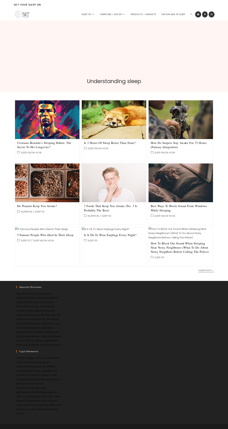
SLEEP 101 (39, 211)
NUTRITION (26, 211)
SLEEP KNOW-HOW (31, 152)
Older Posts (206, 270)
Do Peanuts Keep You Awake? (37, 206)
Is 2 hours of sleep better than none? (110, 143)
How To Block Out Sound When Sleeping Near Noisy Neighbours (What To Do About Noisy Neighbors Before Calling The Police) (180, 247)
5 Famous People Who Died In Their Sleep (45, 235)
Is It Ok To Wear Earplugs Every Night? (110, 235)
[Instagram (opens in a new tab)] (211, 14)
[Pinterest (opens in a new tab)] (205, 14)
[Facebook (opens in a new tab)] (198, 14)
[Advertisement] (114, 52)
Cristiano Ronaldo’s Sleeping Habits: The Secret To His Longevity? (44, 145)
